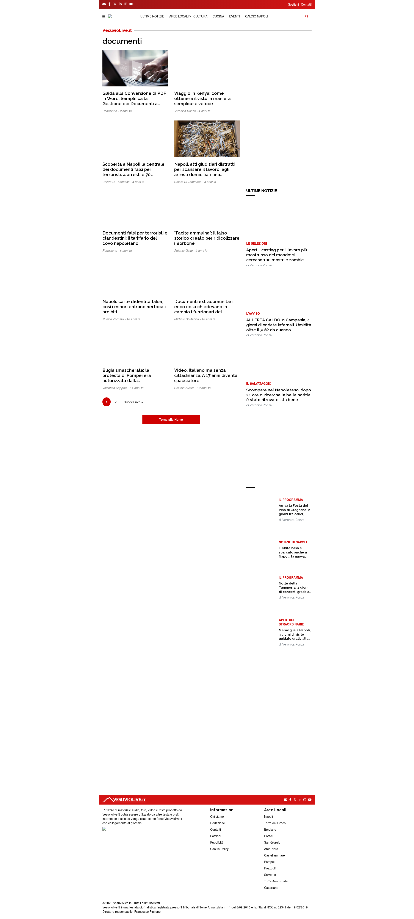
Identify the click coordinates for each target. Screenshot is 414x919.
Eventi (234, 16)
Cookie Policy (219, 849)
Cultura (200, 16)
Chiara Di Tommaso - (117, 182)
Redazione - (111, 111)
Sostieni (293, 4)
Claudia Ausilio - (185, 388)
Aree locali (179, 16)
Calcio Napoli (256, 16)
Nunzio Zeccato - (114, 319)
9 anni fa (201, 250)
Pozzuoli (270, 868)
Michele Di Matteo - (188, 319)
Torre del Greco (275, 823)
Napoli (268, 816)
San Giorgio (272, 842)
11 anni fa (137, 388)
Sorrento (270, 874)
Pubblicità (216, 842)
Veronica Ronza (261, 265)
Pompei (269, 862)
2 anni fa (126, 111)
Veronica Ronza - (186, 111)
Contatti (306, 4)
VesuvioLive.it (117, 30)
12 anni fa (204, 388)
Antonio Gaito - (185, 250)
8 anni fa (126, 250)
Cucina (218, 16)
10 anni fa (133, 319)
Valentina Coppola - (116, 388)
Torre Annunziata (276, 881)
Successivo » (133, 402)
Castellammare (274, 855)
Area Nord (271, 849)
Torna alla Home (171, 419)
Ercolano (270, 829)
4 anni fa (204, 111)
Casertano (271, 887)
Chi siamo (217, 816)
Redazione (217, 823)
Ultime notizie (152, 16)
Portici (268, 836)
